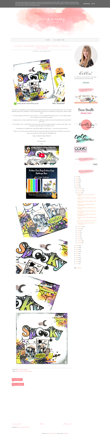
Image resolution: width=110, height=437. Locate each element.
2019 (77, 247)
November (79, 190)
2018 (77, 249)
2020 (77, 245)
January (79, 243)
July (78, 230)
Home (48, 40)
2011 (77, 263)
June (78, 232)
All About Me (59, 40)
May (78, 234)
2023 (77, 182)
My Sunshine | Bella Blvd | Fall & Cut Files (87, 220)
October (79, 192)
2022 (77, 185)
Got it (93, 3)
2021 (77, 187)
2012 (77, 261)
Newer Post (16, 424)
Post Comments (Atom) (23, 427)
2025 (77, 178)
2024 (77, 180)
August (79, 228)
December (79, 188)
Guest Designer (19, 371)
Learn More (86, 3)
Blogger (66, 433)
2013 (77, 259)
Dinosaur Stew (52, 433)
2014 (77, 257)
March (79, 238)
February (79, 241)
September (80, 226)
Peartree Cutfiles (28, 371)
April (78, 236)
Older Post (67, 424)
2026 (77, 176)
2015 (77, 255)
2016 (77, 253)
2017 (77, 251)
